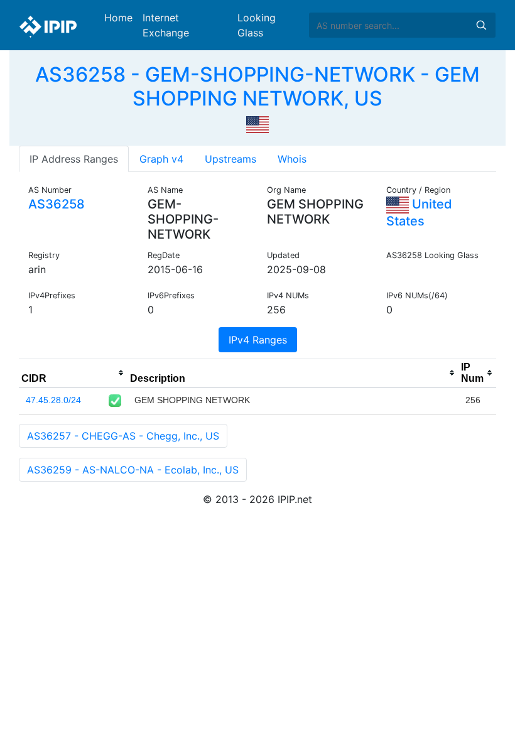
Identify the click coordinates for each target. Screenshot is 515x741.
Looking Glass (256, 25)
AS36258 (56, 204)
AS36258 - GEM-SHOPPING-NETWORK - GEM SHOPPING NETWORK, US (257, 86)
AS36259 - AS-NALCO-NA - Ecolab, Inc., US (133, 469)
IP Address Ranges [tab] (74, 159)
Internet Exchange (166, 25)
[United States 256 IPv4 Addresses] (257, 123)
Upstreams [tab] (230, 159)
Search (481, 25)
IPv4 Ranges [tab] (258, 339)
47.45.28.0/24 (53, 400)
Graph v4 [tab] (161, 159)
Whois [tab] (292, 159)
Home (118, 17)
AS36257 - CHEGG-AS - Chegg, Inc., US (123, 436)
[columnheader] (73, 373)
